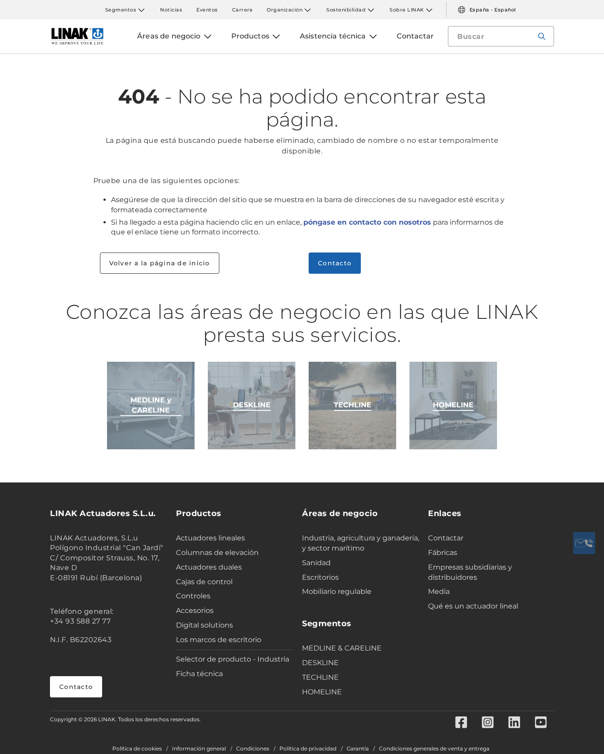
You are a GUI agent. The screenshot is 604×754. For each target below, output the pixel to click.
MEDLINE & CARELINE (342, 648)
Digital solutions (204, 625)
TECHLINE (320, 677)
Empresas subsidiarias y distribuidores (470, 572)
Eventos (207, 10)
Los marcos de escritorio (218, 639)
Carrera (242, 10)
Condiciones (252, 749)
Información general (199, 749)
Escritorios (320, 577)
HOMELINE (322, 692)
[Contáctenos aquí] (584, 543)
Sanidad (316, 563)
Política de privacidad (307, 749)
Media (439, 591)
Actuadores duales (209, 567)
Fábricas (442, 552)
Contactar (445, 538)
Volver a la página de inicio (159, 263)
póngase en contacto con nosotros (367, 222)
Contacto (335, 263)
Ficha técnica (199, 674)
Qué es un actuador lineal (473, 606)
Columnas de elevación (217, 552)
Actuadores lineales (210, 538)
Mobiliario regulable (336, 591)
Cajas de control (204, 582)
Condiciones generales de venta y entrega (434, 749)
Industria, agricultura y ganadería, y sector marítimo (360, 543)
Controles (193, 596)
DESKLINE (320, 662)
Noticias (171, 10)
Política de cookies (137, 749)
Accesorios (195, 610)
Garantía (358, 749)
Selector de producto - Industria (232, 659)
